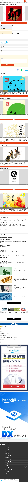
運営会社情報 (7, 457)
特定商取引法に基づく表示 (9, 469)
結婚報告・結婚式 (17, 224)
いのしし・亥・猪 (15, 219)
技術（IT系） (15, 251)
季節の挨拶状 (19, 230)
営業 (11, 251)
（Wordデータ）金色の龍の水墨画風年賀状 (6, 121)
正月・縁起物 (19, 226)
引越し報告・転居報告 (10, 225)
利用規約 (7, 465)
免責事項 (7, 463)
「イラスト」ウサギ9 (3, 145)
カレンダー (23, 230)
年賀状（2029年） (15, 225)
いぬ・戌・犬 (10, 220)
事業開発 (1, 251)
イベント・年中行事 (6, 42)
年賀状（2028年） (2, 224)
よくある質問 (7, 471)
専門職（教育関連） (3, 263)
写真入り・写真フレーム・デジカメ (12, 226)
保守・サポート (14, 255)
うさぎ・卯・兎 (10, 41)
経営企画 (4, 251)
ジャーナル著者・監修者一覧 (9, 455)
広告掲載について (8, 467)
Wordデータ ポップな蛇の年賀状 (5, 98)
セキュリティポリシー (8, 459)
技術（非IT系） (2, 255)
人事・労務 (19, 241)
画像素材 (2, 42)
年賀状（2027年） (12, 224)
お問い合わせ (7, 473)
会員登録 (25, 1)
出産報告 (1, 226)
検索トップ (10, 2)
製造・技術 (24, 241)
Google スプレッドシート (3, 237)
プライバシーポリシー (8, 461)
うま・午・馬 (6, 219)
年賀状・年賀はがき (18, 2)
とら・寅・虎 (18, 220)
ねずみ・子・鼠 (2, 219)
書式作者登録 (7, 453)
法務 (22, 241)
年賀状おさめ (7, 224)
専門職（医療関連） (10, 262)
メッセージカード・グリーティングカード (5, 230)
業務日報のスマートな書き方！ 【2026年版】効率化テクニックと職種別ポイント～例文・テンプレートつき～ (20, 271)
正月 (9, 42)
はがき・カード (13, 2)
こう (2, 51)
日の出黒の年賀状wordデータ (4, 168)
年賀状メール (5, 226)
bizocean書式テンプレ (5, 2)
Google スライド (10, 237)
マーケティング (10, 241)
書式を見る (14, 119)
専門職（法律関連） (22, 262)
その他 (3, 242)
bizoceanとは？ (7, 451)
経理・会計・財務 (15, 241)
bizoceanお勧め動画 (11, 312)
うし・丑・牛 (14, 220)
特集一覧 (14, 318)
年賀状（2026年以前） (3, 225)
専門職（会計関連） (16, 262)
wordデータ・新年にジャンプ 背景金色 (6, 192)
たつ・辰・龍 (24, 219)
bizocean (1, 2)
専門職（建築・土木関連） (3, 262)
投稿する (7, 64)
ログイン (23, 1)
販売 (12, 251)
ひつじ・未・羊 (6, 220)
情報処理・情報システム (8, 255)
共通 (12, 28)
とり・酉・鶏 (10, 219)
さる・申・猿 (2, 220)
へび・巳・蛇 (20, 219)
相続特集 (16, 312)
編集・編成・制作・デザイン (20, 255)
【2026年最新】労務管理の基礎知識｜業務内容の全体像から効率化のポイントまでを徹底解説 (20, 296)
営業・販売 (6, 241)
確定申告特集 (23, 312)
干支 (22, 2)
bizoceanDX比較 (7, 441)
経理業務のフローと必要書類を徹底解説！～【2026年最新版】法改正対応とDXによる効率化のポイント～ (20, 279)
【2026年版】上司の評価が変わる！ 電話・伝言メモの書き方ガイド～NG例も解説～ (20, 288)
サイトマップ (7, 475)
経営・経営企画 (2, 241)
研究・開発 (7, 263)
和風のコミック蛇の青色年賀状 (5, 75)
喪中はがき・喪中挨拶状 (22, 225)
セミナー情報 (7, 449)
